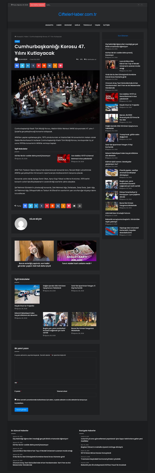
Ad (16, 383)
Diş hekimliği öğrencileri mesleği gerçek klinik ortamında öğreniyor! (121, 45)
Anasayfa (49, 25)
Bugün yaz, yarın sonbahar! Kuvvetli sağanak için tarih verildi (54, 330)
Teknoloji (87, 25)
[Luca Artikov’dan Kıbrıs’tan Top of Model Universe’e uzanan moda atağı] (111, 64)
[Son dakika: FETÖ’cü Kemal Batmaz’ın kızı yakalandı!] (63, 158)
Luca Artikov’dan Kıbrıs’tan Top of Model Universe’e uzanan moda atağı (71, 5)
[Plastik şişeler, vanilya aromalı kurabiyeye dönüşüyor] (111, 172)
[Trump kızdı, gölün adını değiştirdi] (111, 137)
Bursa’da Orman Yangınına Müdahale (82, 329)
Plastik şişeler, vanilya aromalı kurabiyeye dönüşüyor (129, 172)
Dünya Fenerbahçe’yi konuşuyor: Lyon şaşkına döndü (130, 194)
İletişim (106, 25)
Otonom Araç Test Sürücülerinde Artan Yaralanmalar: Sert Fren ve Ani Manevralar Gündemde (122, 85)
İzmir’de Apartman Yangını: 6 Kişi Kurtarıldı (83, 287)
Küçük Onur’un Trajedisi (24, 306)
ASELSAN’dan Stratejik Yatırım (117, 213)
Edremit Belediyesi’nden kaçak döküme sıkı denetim (26, 314)
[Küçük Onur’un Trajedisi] (27, 294)
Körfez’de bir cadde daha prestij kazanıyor (32, 156)
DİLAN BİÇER (23, 59)
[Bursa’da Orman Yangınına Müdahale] (83, 319)
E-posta (18, 391)
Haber (58, 25)
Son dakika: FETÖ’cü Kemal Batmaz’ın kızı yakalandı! (128, 96)
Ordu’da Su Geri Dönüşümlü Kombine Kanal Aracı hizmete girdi (120, 75)
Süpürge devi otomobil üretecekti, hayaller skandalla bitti (129, 230)
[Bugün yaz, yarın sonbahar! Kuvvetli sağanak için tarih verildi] (55, 319)
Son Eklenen (123, 36)
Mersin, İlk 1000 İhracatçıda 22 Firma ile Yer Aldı (129, 117)
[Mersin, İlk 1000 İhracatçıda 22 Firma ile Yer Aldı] (111, 118)
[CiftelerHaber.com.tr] (77, 14)
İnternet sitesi (62, 391)
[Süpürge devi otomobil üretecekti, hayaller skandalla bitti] (111, 231)
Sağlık (77, 25)
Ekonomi (68, 25)
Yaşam (97, 25)
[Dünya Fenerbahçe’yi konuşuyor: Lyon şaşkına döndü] (111, 195)
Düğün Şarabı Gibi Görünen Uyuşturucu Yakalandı (54, 287)
